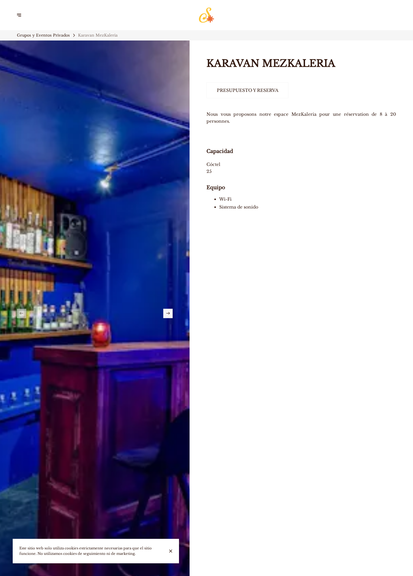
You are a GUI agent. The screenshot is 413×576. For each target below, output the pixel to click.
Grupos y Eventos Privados (43, 35)
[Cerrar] (170, 551)
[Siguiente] (168, 313)
